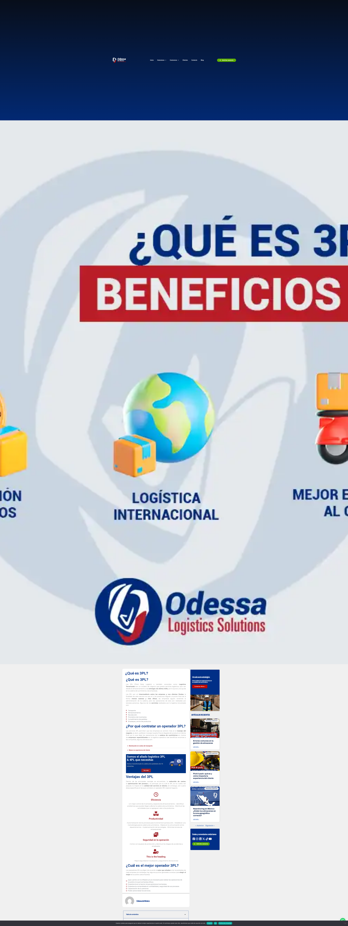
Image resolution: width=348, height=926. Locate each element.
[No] (345, 923)
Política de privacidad (225, 923)
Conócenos (173, 60)
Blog (202, 60)
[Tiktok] (207, 838)
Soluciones (160, 60)
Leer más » (196, 747)
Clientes (185, 60)
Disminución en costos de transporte (141, 746)
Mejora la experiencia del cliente (139, 750)
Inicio (152, 60)
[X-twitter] (203, 838)
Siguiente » (209, 825)
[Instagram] (197, 838)
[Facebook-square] (193, 838)
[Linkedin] (200, 838)
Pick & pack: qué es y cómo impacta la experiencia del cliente (203, 776)
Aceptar (209, 923)
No (215, 923)
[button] (156, 746)
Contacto (194, 60)
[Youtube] (210, 838)
